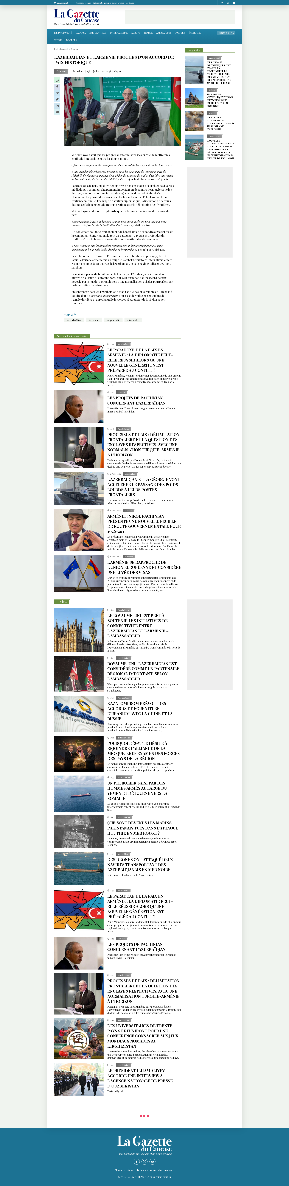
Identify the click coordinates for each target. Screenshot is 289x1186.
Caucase (81, 32)
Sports (58, 40)
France (148, 32)
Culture (180, 32)
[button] (57, 80)
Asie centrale (98, 32)
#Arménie (94, 320)
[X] (228, 2)
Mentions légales (83, 3)
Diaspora (71, 40)
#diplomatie (113, 320)
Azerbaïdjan (163, 32)
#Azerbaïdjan (74, 320)
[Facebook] (222, 2)
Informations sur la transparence (108, 3)
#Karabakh (133, 320)
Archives (130, 3)
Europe (135, 32)
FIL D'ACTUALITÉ (63, 32)
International (119, 32)
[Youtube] (234, 2)
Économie (195, 32)
